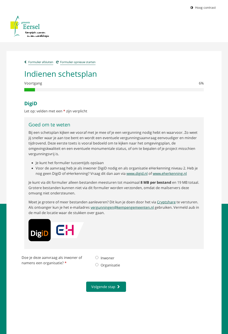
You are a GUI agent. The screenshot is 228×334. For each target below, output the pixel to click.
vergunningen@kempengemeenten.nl (122, 207)
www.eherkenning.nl (170, 173)
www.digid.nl (137, 173)
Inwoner (107, 258)
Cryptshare (166, 202)
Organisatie (110, 265)
